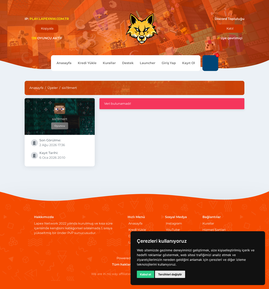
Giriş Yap (169, 63)
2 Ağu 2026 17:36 (52, 142)
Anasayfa (64, 63)
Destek (128, 63)
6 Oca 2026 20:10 (52, 155)
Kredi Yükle (87, 63)
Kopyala (47, 28)
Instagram (174, 223)
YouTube (173, 230)
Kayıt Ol (188, 63)
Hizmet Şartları (214, 230)
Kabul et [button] (145, 274)
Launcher (147, 63)
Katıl (229, 28)
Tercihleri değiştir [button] (170, 274)
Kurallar (109, 63)
